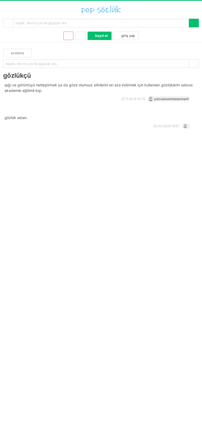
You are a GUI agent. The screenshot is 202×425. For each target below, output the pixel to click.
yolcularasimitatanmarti (171, 99)
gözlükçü (17, 75)
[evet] (194, 64)
